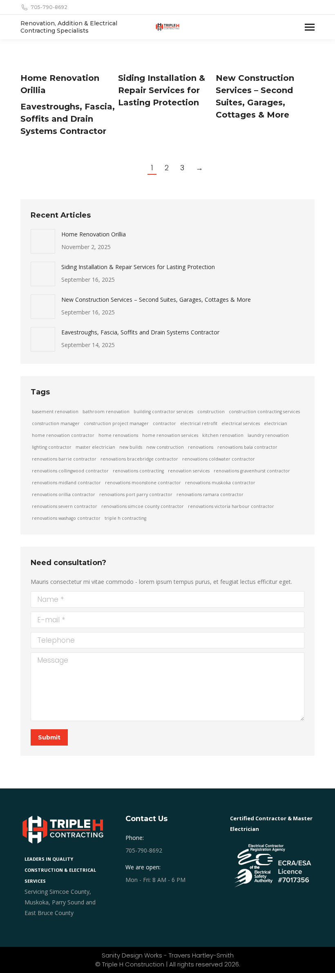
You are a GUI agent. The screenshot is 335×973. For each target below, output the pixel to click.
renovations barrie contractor (64, 459)
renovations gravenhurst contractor (252, 471)
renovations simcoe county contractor (142, 506)
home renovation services (170, 435)
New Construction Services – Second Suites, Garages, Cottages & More (156, 299)
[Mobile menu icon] (310, 27)
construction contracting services (264, 411)
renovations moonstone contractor (143, 482)
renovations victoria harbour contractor (231, 506)
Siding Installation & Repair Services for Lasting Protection (161, 90)
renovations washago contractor (66, 518)
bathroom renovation (106, 411)
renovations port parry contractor (135, 494)
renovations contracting (138, 471)
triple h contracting (125, 518)
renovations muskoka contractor (220, 482)
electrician (275, 423)
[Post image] (43, 241)
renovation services (189, 471)
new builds (130, 447)
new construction (165, 447)
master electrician (95, 447)
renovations (200, 447)
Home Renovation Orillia (93, 234)
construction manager (56, 423)
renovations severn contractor (64, 506)
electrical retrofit (198, 423)
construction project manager (116, 423)
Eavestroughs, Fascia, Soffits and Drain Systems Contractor (67, 119)
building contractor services (163, 411)
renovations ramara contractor (209, 494)
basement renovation (55, 411)
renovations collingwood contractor (70, 471)
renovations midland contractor (66, 482)
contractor (164, 423)
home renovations (118, 435)
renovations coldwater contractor (218, 459)
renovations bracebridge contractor (139, 459)
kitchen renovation (222, 435)
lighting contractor (51, 447)
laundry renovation (268, 435)
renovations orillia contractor (63, 494)
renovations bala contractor (247, 447)
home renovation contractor (63, 435)
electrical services (240, 423)
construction (211, 411)
